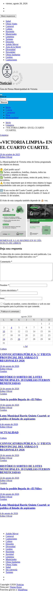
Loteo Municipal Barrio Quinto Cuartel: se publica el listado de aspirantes (25, 417)
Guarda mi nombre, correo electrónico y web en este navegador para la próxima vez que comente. (25, 305)
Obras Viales (11, 23)
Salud (8, 21)
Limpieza (10, 36)
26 (19, 339)
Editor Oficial (6, 157)
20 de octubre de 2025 (10, 154)
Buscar (3, 96)
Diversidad (10, 49)
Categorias (10, 112)
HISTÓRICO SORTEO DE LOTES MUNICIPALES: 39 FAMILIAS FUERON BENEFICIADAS (25, 380)
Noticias (6, 83)
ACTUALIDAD (9, 432)
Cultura (9, 29)
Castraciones (11, 60)
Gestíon (9, 57)
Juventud (10, 554)
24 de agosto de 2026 (9, 388)
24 (4, 339)
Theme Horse (16, 587)
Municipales (11, 34)
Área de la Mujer (13, 47)
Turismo (9, 39)
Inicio (8, 107)
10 (4, 331)
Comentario (6, 261)
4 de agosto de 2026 (9, 424)
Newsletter (10, 52)
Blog (8, 115)
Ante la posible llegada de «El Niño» (21, 399)
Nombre (4, 285)
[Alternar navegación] (1, 94)
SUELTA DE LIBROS (10, 243)
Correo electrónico (9, 290)
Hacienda (10, 31)
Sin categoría (11, 569)
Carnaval (10, 26)
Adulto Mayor (12, 44)
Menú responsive (8, 16)
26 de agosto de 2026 (9, 366)
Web (2, 298)
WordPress (22, 589)
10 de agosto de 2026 (9, 405)
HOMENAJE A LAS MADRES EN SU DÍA (20, 240)
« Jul (25, 346)
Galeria (9, 110)
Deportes (10, 41)
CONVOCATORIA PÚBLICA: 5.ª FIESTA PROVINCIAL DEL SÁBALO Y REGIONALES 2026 (25, 357)
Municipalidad (12, 117)
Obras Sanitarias (13, 54)
